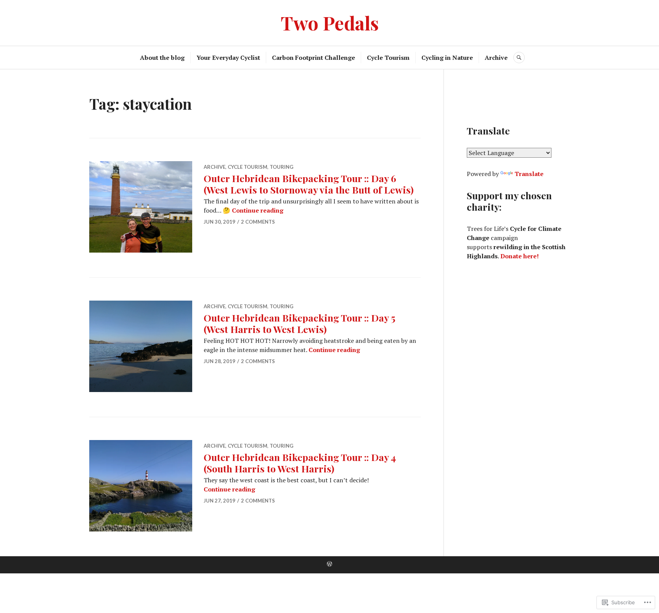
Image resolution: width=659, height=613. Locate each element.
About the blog (162, 57)
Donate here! (519, 256)
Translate (528, 174)
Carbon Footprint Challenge (313, 57)
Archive (496, 57)
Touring (281, 167)
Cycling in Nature (447, 57)
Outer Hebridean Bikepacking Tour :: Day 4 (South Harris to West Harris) (300, 463)
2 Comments (258, 222)
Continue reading (257, 210)
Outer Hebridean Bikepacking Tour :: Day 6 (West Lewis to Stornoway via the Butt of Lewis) (309, 184)
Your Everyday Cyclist (228, 57)
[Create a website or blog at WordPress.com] (329, 564)
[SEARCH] (519, 57)
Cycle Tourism (388, 57)
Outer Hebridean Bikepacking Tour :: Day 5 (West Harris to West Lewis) (299, 323)
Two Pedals (330, 22)
